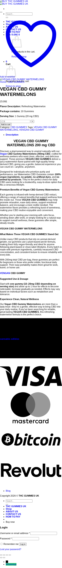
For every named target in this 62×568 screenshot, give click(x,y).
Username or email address (15, 533)
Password (6, 538)
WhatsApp (11, 564)
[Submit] (7, 504)
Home (3, 82)
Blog (8, 491)
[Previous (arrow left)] (1, 557)
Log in (22, 544)
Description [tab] (12, 135)
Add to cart (5, 124)
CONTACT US (13, 514)
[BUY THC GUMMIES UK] (14, 2)
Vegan (3, 154)
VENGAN (5, 273)
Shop (9, 509)
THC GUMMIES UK (16, 506)
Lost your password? (10, 549)
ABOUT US (12, 511)
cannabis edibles (9, 339)
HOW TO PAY (13, 516)
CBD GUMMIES (16, 82)
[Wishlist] (1, 12)
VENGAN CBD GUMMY (31, 130)
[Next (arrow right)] (4, 557)
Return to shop (13, 86)
